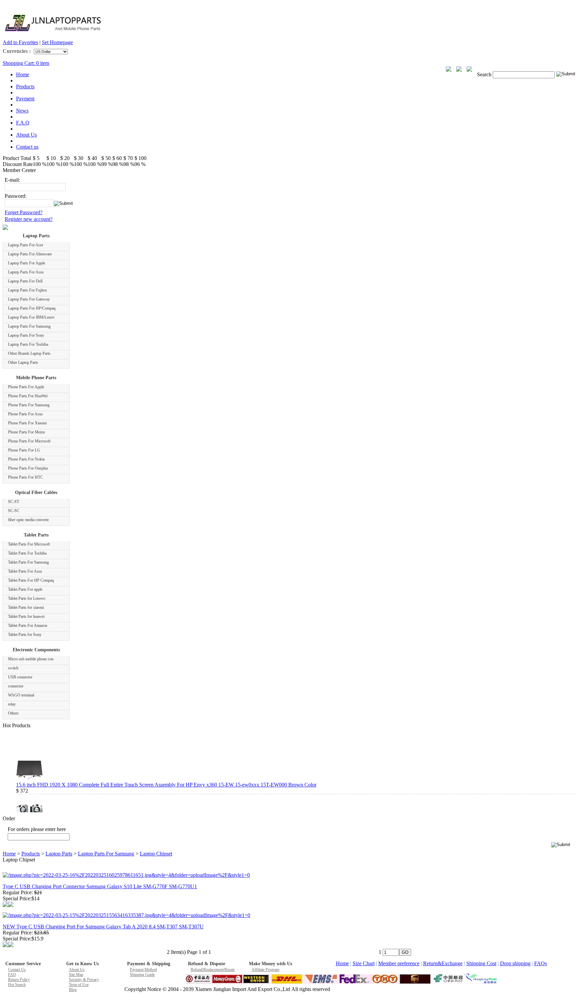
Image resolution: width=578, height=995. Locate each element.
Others (13, 713)
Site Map (76, 974)
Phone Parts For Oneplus (28, 468)
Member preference (398, 963)
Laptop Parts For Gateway (29, 299)
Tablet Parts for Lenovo (26, 598)
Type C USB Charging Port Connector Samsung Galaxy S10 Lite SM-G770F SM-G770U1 (100, 886)
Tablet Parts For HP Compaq (31, 580)
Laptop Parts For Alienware (30, 254)
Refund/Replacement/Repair (213, 969)
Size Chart (364, 963)
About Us (26, 135)
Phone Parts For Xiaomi (27, 423)
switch (13, 668)
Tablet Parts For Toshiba (27, 553)
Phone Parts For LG (24, 450)
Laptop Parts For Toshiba (28, 344)
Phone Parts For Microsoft (29, 441)
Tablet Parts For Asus (25, 571)
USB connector (20, 677)
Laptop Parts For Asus (26, 272)
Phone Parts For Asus (25, 414)
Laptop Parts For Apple (26, 263)
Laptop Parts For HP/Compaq (32, 308)
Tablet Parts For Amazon (27, 625)
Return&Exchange (443, 963)
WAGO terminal (21, 695)
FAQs (540, 963)
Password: (15, 196)
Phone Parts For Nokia (26, 459)
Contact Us (17, 969)
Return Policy (19, 979)
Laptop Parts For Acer (25, 245)
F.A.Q (22, 123)
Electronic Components (36, 649)
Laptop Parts (36, 235)
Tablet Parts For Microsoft (29, 544)
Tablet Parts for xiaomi (26, 607)
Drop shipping (515, 963)
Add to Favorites (20, 42)
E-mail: (12, 180)
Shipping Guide (142, 974)
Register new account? (29, 219)
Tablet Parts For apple (25, 589)
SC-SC (13, 510)
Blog (73, 989)
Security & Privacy (84, 979)
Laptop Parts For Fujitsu (27, 290)
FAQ (12, 974)
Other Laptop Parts (23, 362)
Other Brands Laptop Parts (29, 353)
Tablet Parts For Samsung (28, 562)
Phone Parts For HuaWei (27, 396)
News (22, 110)
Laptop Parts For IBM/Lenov (31, 317)
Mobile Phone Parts (36, 377)
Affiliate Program (265, 969)
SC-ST (13, 501)
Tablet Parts (36, 534)
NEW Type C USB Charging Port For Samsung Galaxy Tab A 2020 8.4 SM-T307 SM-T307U (103, 926)
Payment (25, 98)
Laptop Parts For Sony (26, 335)
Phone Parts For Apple (26, 387)
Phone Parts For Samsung (29, 405)
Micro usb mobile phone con (31, 659)
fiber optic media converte (28, 519)
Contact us (27, 147)
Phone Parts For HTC (25, 477)
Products (25, 86)
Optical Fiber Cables (36, 492)
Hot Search (17, 984)
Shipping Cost (481, 963)
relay (12, 704)
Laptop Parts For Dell (25, 281)
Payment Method (143, 969)
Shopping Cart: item (26, 63)
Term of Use (79, 984)
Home (22, 74)
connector (15, 686)
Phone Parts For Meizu (26, 432)
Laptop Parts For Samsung (29, 326)
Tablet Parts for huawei (26, 616)
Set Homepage (57, 42)
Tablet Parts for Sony (24, 634)
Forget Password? (23, 212)
